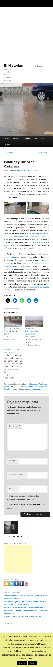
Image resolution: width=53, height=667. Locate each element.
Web (11, 488)
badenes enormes (11, 257)
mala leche (33, 386)
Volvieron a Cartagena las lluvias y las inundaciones (31, 332)
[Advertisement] (26, 33)
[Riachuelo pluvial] (13, 321)
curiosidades (33, 384)
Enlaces (27, 138)
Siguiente (44, 152)
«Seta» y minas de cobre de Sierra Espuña (22, 616)
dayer (35, 170)
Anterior (8, 152)
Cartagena (24, 386)
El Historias (13, 65)
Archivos (16, 138)
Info (35, 138)
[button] (15, 208)
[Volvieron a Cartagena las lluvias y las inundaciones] (34, 321)
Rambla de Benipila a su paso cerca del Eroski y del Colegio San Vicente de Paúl (26, 236)
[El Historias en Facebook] (16, 583)
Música (7, 144)
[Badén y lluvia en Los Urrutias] (14, 363)
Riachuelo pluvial (11, 328)
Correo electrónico (17, 474)
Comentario (14, 426)
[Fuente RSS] (6, 583)
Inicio (7, 138)
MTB (43, 138)
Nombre (13, 461)
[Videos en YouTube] (26, 583)
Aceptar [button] (22, 663)
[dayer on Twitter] (11, 583)
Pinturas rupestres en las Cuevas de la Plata (23, 607)
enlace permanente (32, 389)
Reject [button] (32, 663)
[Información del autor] (11, 533)
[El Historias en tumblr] (21, 583)
